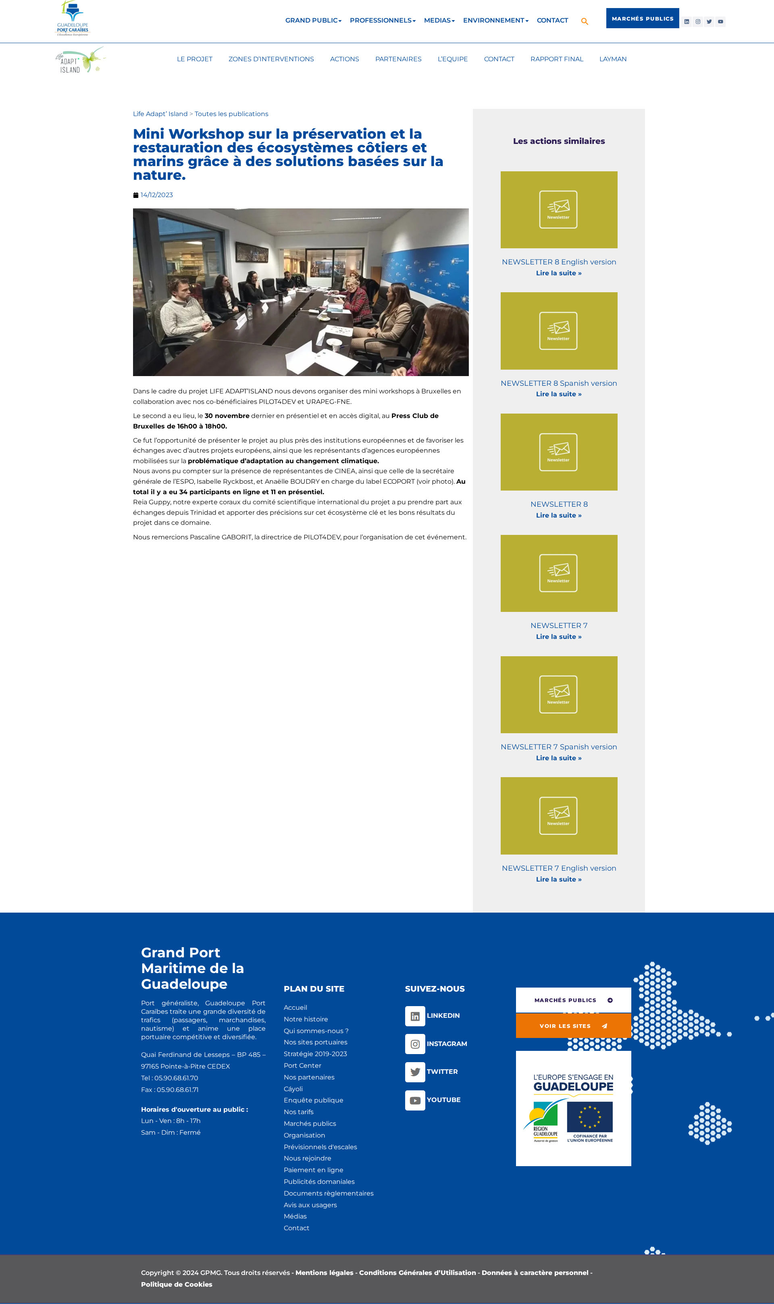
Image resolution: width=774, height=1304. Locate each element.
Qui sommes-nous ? (316, 1031)
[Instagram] (698, 22)
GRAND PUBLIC (311, 20)
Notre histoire (306, 1019)
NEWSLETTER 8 (559, 504)
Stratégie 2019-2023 (315, 1054)
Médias (295, 1216)
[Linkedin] (686, 22)
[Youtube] (720, 22)
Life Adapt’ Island (161, 114)
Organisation (304, 1135)
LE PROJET (194, 59)
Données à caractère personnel (535, 1273)
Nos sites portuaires (315, 1042)
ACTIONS (344, 59)
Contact (297, 1228)
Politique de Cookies (176, 1284)
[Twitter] (709, 22)
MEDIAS (437, 20)
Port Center (302, 1065)
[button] (586, 21)
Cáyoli (293, 1089)
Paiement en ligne (313, 1170)
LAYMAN (613, 59)
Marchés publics (310, 1123)
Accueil (295, 1007)
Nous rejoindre (307, 1158)
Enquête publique (313, 1100)
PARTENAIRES (398, 59)
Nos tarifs (299, 1112)
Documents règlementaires (329, 1193)
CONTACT (552, 20)
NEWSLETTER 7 (559, 625)
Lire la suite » (559, 273)
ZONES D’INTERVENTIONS (271, 59)
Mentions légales (324, 1273)
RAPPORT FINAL (557, 59)
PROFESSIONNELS (381, 20)
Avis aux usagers (310, 1205)
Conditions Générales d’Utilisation (417, 1273)
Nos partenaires (309, 1077)
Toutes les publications (231, 114)
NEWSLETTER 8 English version (559, 262)
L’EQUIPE (453, 59)
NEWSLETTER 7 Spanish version (559, 746)
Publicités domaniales (319, 1181)
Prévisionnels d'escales (320, 1147)
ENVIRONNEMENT (493, 20)
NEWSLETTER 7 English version (559, 868)
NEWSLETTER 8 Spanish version (559, 383)
